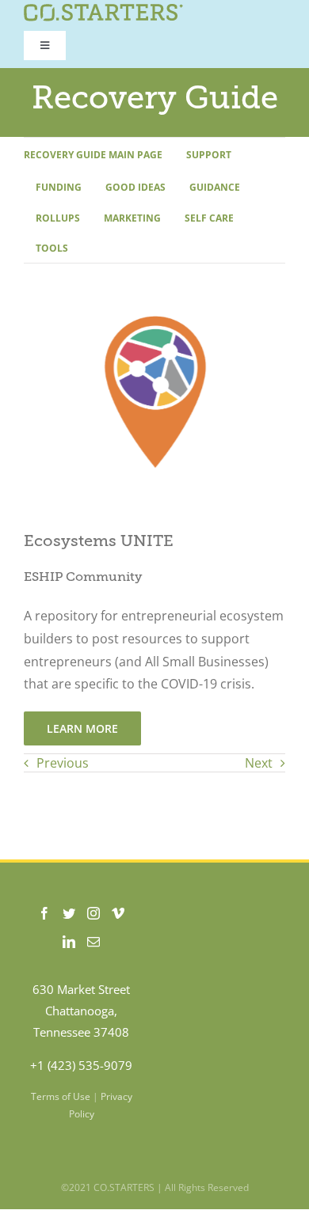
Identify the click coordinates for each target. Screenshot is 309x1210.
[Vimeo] (118, 913)
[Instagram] (93, 913)
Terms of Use (60, 1096)
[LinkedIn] (69, 941)
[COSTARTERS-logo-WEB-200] (103, 10)
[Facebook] (44, 913)
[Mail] (93, 941)
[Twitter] (69, 913)
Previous (62, 763)
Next (259, 763)
